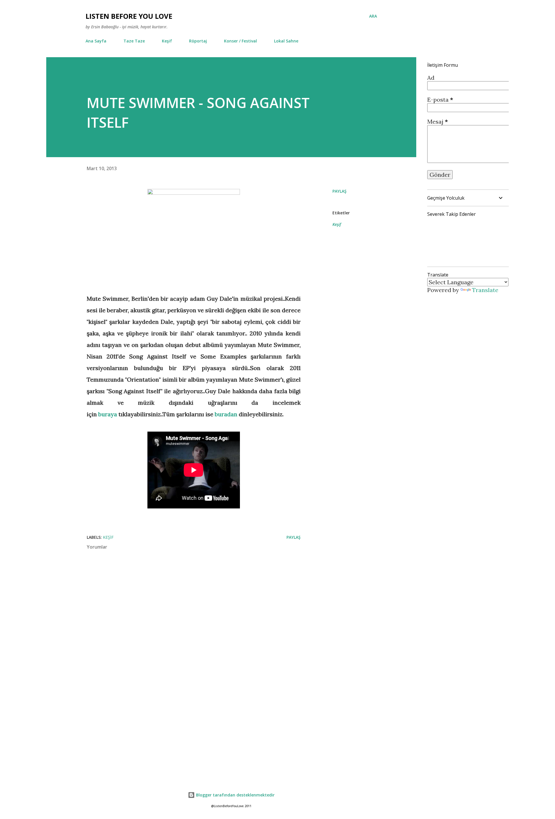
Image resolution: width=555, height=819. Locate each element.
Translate (485, 290)
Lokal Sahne (286, 41)
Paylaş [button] (339, 191)
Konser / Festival (240, 41)
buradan (226, 414)
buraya (107, 414)
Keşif (167, 41)
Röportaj (198, 41)
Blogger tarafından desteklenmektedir (235, 795)
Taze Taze (134, 41)
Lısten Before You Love (129, 16)
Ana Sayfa (96, 41)
